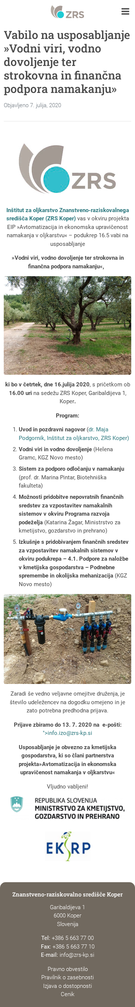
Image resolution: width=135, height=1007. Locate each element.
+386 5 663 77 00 (73, 938)
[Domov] (67, 12)
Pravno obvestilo (68, 969)
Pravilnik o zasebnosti (67, 977)
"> (67, 733)
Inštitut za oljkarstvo (32, 210)
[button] (125, 12)
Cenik (67, 994)
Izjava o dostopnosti (67, 986)
